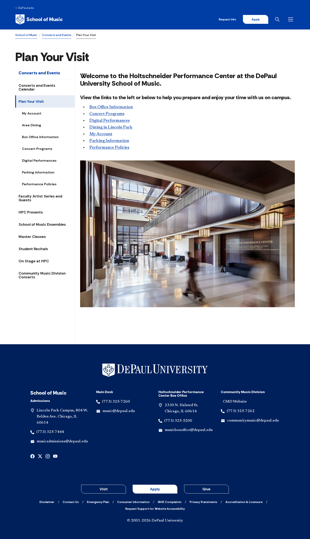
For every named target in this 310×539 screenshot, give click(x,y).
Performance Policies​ (109, 147)
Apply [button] (155, 489)
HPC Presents (31, 212)
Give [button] (206, 489)
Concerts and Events (56, 35)
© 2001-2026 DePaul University (155, 521)
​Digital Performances (109, 121)
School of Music (26, 35)
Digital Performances (39, 160)
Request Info (227, 19)
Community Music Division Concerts (42, 275)
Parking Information (38, 172)
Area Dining (31, 125)
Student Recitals (33, 248)
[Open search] (278, 19)
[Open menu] (291, 19)
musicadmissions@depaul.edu (62, 441)
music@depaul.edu (118, 411)
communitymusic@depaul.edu (253, 421)
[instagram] (48, 456)
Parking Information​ (109, 141)
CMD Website (235, 402)
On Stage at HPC (34, 261)
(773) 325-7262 (241, 411)
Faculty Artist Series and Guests (40, 198)
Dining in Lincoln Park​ (110, 127)
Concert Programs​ (106, 114)
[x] (40, 456)
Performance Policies (39, 184)
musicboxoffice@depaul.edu (189, 430)
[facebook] (32, 456)
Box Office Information (40, 137)
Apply (256, 19)
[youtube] (55, 456)
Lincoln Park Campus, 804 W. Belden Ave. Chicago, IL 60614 (62, 417)
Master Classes (32, 236)
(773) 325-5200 (178, 421)
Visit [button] (104, 489)
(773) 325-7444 (50, 432)
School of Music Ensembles (42, 224)
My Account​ (100, 134)
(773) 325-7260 (116, 402)
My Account (31, 113)
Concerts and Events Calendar (37, 87)
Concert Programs (37, 149)
